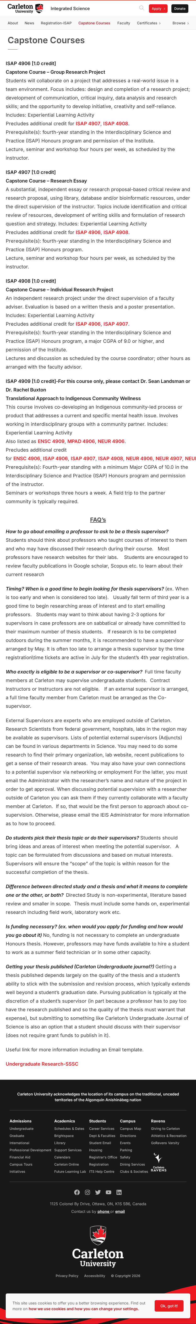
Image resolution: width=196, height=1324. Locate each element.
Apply (156, 8)
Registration (99, 1164)
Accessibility (94, 1276)
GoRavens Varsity (165, 1143)
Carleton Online (66, 1164)
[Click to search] (141, 8)
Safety (125, 1157)
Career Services (101, 1128)
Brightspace (64, 1136)
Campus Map (130, 1128)
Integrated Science (70, 8)
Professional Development (30, 1150)
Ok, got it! (169, 1305)
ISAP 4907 (88, 123)
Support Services (68, 1150)
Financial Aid (20, 1157)
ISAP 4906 (88, 232)
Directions (128, 1136)
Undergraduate (21, 1128)
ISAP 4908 (115, 123)
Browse (179, 23)
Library (59, 1143)
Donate (179, 8)
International (19, 1143)
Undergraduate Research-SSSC (42, 1064)
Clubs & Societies (134, 1171)
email (120, 1211)
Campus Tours (21, 1164)
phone (104, 1211)
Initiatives (17, 1171)
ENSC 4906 (26, 458)
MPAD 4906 (81, 441)
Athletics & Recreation (168, 1136)
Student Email (100, 1143)
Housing (95, 1150)
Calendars (62, 1157)
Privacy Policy (67, 1276)
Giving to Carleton (165, 1128)
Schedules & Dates (69, 1128)
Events (125, 1143)
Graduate (17, 1136)
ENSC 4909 (51, 441)
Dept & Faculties (102, 1136)
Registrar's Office (103, 1157)
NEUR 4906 (111, 441)
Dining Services (132, 1164)
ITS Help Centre (101, 1171)
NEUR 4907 (169, 458)
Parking (126, 1150)
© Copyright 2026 (125, 1276)
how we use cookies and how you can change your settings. (84, 1308)
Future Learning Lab (70, 1171)
